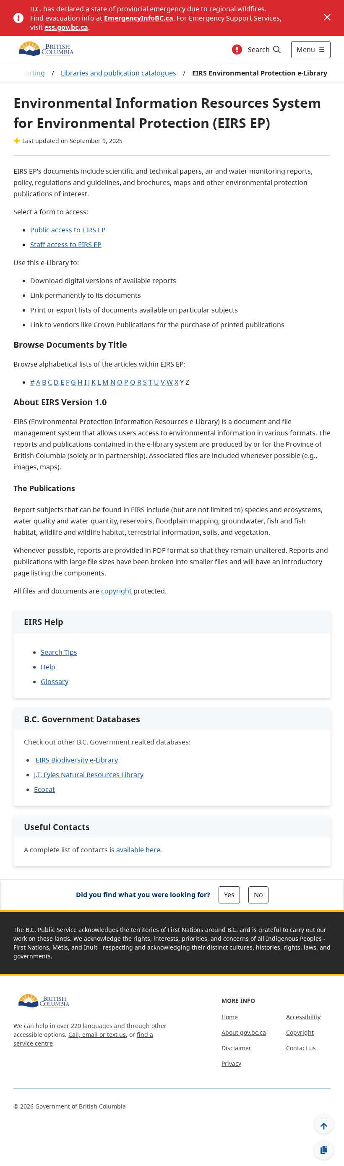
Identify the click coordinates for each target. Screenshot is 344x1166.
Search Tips (59, 652)
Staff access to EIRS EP (66, 244)
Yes (229, 894)
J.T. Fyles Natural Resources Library (88, 774)
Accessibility (303, 1017)
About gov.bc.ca (244, 1032)
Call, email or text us (97, 1034)
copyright (116, 591)
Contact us (301, 1048)
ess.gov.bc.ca (66, 27)
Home (230, 1017)
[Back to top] (324, 1124)
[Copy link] (324, 1150)
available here (138, 849)
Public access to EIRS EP (68, 229)
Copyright (300, 1032)
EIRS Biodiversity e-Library (77, 760)
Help (48, 666)
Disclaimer (236, 1048)
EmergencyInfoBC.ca (138, 18)
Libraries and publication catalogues (118, 73)
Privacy (231, 1063)
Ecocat (44, 789)
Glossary (54, 681)
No (258, 894)
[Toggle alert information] (237, 49)
